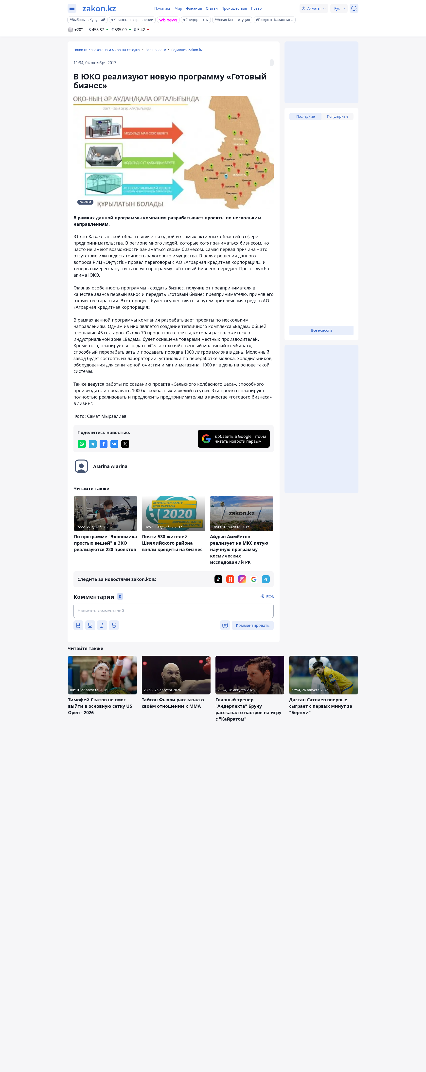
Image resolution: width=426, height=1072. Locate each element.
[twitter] (125, 444)
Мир (178, 8)
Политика (162, 8)
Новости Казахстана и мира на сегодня (106, 49)
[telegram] (92, 444)
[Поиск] (354, 8)
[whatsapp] (81, 444)
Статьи (212, 8)
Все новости (155, 49)
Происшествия (234, 8)
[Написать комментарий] (173, 611)
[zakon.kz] (99, 8)
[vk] (114, 444)
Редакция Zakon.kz (187, 49)
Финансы (194, 8)
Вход (270, 596)
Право (256, 8)
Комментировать (253, 625)
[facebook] (103, 444)
